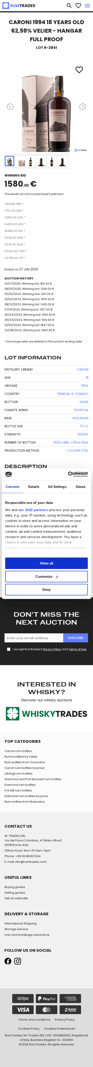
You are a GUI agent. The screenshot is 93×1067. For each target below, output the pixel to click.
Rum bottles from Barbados (25, 802)
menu (87, 5)
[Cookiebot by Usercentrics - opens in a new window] (68, 474)
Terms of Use (77, 649)
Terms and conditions (34, 1019)
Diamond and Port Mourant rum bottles (33, 779)
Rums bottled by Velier (21, 756)
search (69, 5)
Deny (46, 589)
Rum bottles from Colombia (25, 762)
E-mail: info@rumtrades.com (26, 862)
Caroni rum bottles (18, 751)
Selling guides (15, 892)
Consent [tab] (12, 487)
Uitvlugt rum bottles (19, 773)
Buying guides (15, 887)
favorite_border (78, 5)
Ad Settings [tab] (57, 487)
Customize (43, 576)
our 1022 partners (33, 510)
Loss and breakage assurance (27, 935)
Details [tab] (33, 487)
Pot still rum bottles (18, 790)
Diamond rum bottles (20, 785)
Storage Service (16, 929)
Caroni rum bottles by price (24, 768)
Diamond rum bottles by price (26, 796)
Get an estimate (16, 898)
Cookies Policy (29, 1028)
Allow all (46, 563)
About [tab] (81, 487)
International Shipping (21, 923)
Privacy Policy (52, 649)
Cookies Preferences (59, 1028)
